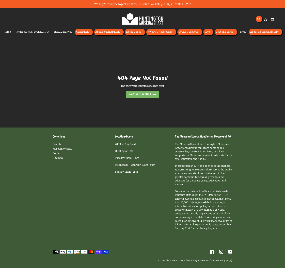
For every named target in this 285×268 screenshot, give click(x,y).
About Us (58, 157)
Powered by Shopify (223, 260)
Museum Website (62, 148)
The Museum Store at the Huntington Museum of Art (190, 260)
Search (57, 144)
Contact (57, 153)
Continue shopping (140, 94)
